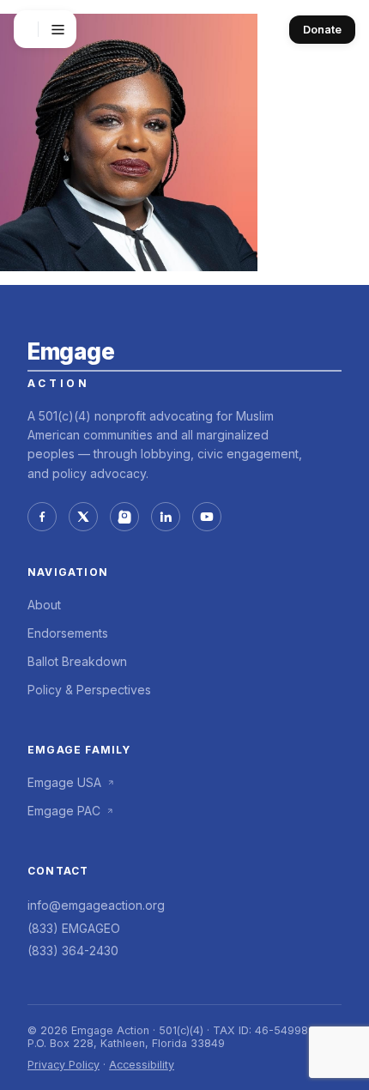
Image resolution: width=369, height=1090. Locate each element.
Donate (322, 29)
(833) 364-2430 (72, 950)
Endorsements (67, 633)
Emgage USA (64, 782)
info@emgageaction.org (96, 905)
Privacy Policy (63, 1064)
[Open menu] (57, 29)
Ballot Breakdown (77, 661)
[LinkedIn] (165, 516)
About (44, 604)
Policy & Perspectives (89, 689)
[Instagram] (124, 516)
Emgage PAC (63, 810)
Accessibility (141, 1064)
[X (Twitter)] (83, 516)
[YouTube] (206, 516)
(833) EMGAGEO (73, 928)
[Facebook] (42, 516)
